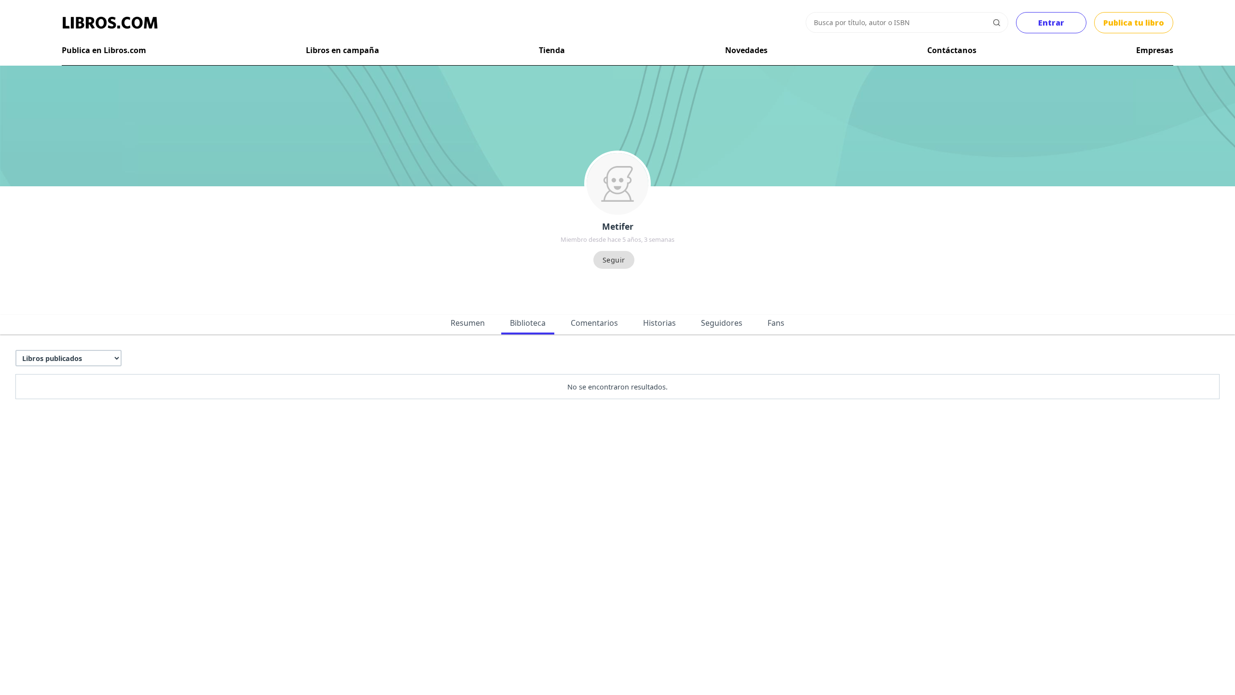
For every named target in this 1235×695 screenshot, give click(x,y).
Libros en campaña (342, 50)
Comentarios (594, 323)
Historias (659, 323)
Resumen (468, 323)
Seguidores (721, 323)
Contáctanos (951, 50)
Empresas (1154, 50)
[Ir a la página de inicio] (110, 22)
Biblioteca (528, 323)
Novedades (746, 50)
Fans (776, 323)
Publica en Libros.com (104, 50)
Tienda (552, 50)
